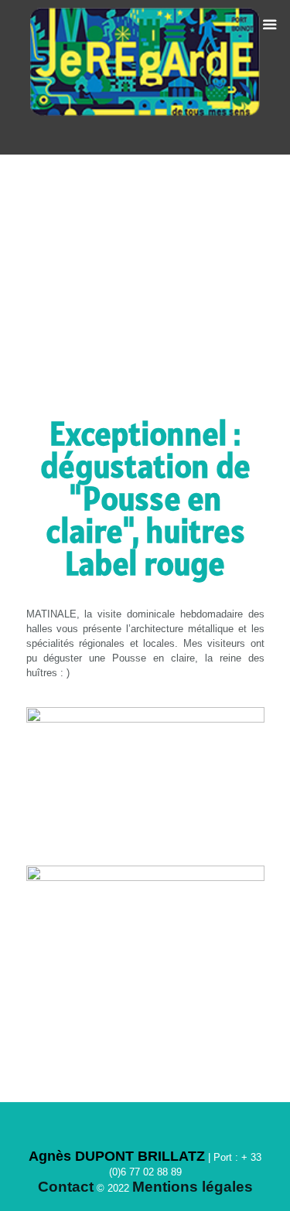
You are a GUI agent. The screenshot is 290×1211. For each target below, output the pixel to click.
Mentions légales (192, 1187)
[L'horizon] (145, 77)
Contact (66, 1187)
